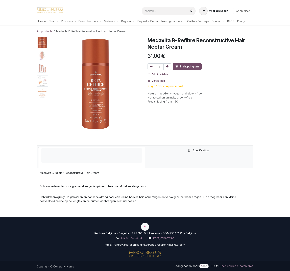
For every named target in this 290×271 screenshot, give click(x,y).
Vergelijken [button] (158, 80)
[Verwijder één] (151, 66)
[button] (54, 84)
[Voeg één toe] (167, 66)
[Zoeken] (191, 11)
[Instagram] (145, 227)
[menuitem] (42, 21)
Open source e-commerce (236, 266)
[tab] (91, 157)
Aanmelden (243, 11)
